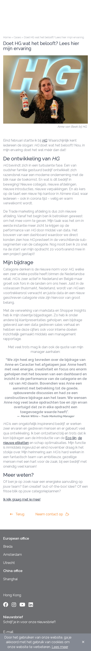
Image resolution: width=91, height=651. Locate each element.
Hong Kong (12, 595)
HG (44, 140)
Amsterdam (12, 555)
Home (7, 37)
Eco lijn (70, 438)
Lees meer (60, 647)
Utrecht (9, 563)
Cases (17, 37)
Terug (19, 514)
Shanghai (10, 579)
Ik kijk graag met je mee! (21, 499)
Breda (7, 547)
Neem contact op (49, 514)
